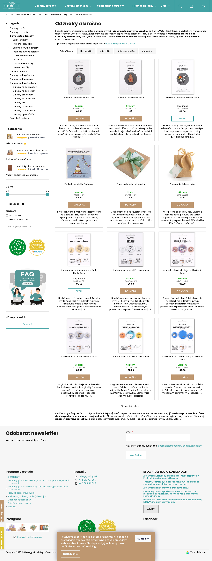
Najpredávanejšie (126, 51)
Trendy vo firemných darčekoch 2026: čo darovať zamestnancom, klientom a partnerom (171, 483)
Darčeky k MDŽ (20, 102)
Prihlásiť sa (136, 455)
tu (95, 546)
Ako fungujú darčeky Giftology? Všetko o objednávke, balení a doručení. (38, 482)
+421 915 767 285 (87, 479)
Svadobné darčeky (19, 118)
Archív (151, 508)
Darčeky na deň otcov (24, 90)
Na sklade (16, 203)
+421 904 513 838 (87, 483)
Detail (182, 118)
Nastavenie (70, 554)
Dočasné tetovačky (23, 63)
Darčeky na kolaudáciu (24, 110)
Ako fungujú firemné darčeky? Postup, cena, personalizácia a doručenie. (38, 488)
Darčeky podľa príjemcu (22, 75)
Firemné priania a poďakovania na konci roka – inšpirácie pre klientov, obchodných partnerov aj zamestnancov (170, 493)
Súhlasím (143, 538)
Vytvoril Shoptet (198, 552)
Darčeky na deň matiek (25, 87)
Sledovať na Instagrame (29, 537)
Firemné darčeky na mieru (21, 492)
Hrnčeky (18, 59)
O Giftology (14, 476)
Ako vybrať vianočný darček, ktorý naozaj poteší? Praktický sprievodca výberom (171, 477)
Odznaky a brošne (24, 55)
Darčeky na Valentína (24, 98)
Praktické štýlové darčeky (26, 51)
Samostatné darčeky (22, 35)
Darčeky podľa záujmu (21, 79)
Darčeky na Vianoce (23, 106)
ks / (27, 324)
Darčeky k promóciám (24, 114)
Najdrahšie (105, 51)
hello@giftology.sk (88, 476)
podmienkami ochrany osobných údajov (180, 445)
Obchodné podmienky (19, 499)
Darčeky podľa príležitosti (23, 83)
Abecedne (147, 51)
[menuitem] (47, 6)
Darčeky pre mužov (20, 32)
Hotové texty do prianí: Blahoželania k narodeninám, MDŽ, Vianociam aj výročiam (172, 501)
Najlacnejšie (86, 51)
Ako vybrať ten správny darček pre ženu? (166, 488)
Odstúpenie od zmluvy (19, 503)
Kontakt (12, 506)
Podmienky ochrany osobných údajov (27, 496)
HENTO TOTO (18, 219)
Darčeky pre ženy (19, 28)
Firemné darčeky (18, 71)
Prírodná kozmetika (22, 43)
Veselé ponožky (21, 67)
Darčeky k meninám (23, 94)
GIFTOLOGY (17, 215)
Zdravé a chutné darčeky (25, 47)
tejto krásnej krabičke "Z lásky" (120, 43)
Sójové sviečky (20, 39)
